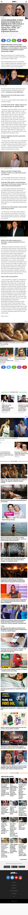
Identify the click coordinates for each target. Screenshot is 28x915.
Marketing (14, 885)
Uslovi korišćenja (14, 890)
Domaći (3, 18)
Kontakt (14, 882)
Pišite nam (14, 893)
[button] (1, 401)
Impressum (14, 888)
